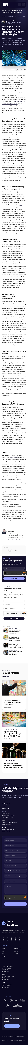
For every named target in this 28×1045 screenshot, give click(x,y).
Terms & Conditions (13, 1040)
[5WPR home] (5, 5)
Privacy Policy (5, 1040)
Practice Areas (17, 948)
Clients (4, 951)
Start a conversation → (12, 1026)
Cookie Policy (22, 1040)
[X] (21, 69)
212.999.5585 (5, 969)
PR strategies (13, 457)
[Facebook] (17, 69)
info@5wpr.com (5, 971)
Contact (16, 953)
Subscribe (14, 578)
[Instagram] (15, 551)
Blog (9, 10)
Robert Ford (10, 21)
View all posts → (6, 676)
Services (16, 951)
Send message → (15, 904)
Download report (14, 618)
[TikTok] (19, 939)
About (3, 948)
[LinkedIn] (25, 69)
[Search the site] (19, 4)
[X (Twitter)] (7, 939)
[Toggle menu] (23, 4)
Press (3, 956)
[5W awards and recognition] (4, 1001)
